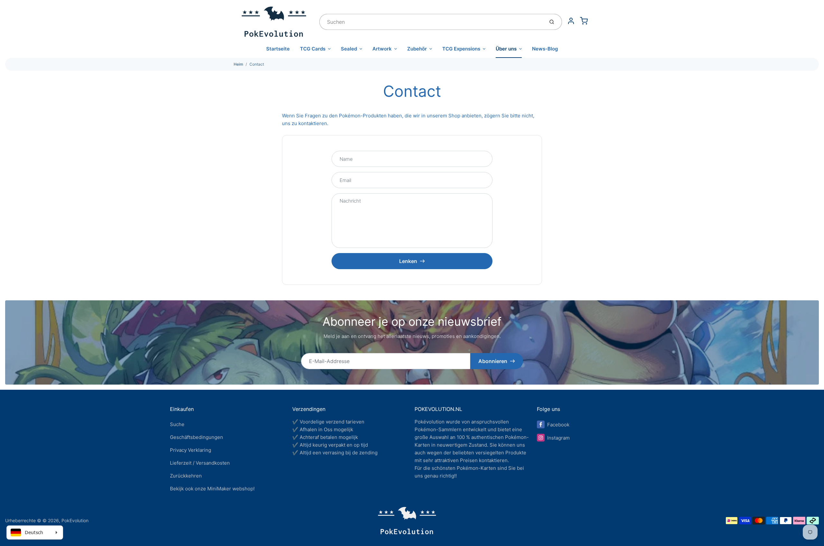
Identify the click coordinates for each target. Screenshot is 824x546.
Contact (256, 64)
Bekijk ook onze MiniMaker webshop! (212, 489)
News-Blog (545, 49)
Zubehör (417, 49)
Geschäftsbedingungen (196, 437)
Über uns (506, 49)
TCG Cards (312, 49)
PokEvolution (75, 520)
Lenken (408, 261)
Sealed (349, 49)
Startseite (278, 49)
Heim (238, 64)
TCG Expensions (461, 49)
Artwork (382, 49)
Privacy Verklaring (190, 450)
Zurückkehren (186, 476)
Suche (177, 424)
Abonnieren (492, 361)
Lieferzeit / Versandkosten (200, 463)
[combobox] (431, 22)
